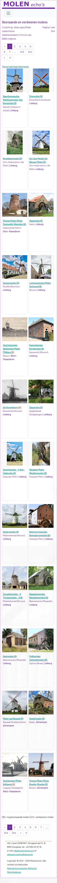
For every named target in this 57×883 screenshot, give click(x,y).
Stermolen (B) (36, 96)
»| (10, 57)
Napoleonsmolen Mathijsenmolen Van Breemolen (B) (12, 100)
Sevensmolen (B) (11, 283)
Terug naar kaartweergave (15, 66)
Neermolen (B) (10, 656)
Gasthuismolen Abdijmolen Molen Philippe (11, 349)
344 (30, 51)
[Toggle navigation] (8, 13)
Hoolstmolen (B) (37, 718)
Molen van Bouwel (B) (13, 718)
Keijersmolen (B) (11, 532)
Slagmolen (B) (36, 220)
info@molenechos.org (24, 850)
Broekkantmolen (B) (12, 158)
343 (22, 51)
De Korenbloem (12, 407)
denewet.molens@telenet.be (20, 854)
